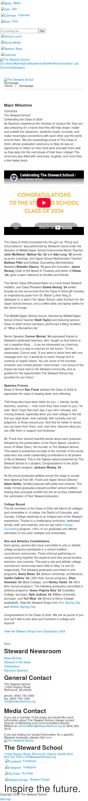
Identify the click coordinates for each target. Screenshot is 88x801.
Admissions (22, 63)
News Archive (13, 658)
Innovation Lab (69, 63)
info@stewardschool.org (19, 701)
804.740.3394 (13, 757)
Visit (14, 9)
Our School (7, 63)
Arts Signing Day (69, 602)
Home (9, 86)
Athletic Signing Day (22, 607)
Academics (36, 63)
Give (15, 21)
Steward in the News (17, 662)
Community (7, 67)
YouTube (27, 773)
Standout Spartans (16, 670)
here (49, 737)
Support (20, 67)
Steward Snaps (40, 779)
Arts (46, 63)
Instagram (29, 767)
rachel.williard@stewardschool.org (40, 726)
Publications (12, 666)
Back (7, 643)
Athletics (54, 63)
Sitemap (5, 799)
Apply (16, 3)
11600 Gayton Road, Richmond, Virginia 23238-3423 (38, 754)
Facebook (29, 761)
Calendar (24, 15)
